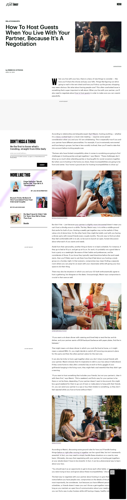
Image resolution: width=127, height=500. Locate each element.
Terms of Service (39, 156)
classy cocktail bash (64, 137)
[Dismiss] (124, 471)
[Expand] (111, 471)
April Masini (93, 134)
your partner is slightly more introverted (91, 224)
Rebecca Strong (15, 70)
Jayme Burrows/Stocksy (59, 331)
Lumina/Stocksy (117, 66)
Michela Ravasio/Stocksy (59, 218)
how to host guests (82, 93)
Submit (42, 165)
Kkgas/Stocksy (56, 443)
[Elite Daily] (12, 4)
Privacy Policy (13, 157)
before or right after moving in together (72, 452)
